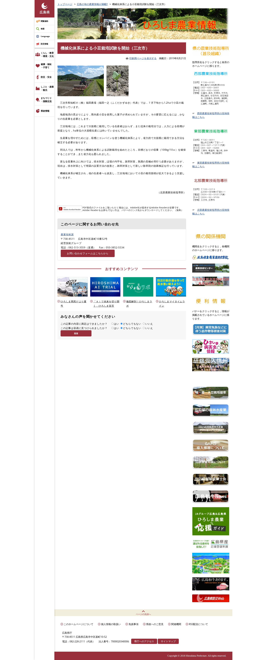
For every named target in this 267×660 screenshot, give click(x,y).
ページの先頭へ (143, 614)
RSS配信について (198, 624)
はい (116, 323)
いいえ (149, 323)
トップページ (64, 4)
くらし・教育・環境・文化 (47, 54)
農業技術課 (67, 234)
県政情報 (45, 110)
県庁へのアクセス (144, 641)
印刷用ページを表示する (143, 58)
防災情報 (44, 44)
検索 (42, 28)
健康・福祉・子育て (46, 66)
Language (45, 36)
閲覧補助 (44, 21)
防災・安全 (46, 76)
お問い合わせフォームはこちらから (87, 253)
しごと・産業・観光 (47, 88)
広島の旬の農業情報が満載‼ (92, 4)
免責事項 (133, 624)
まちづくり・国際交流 (46, 100)
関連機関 (176, 624)
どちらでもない (132, 323)
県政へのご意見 (154, 624)
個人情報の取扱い (111, 624)
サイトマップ (168, 641)
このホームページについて (78, 624)
